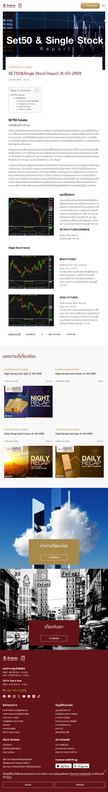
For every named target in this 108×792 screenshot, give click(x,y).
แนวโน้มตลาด (20, 98)
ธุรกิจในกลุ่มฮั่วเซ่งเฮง (12, 749)
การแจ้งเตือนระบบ (63, 725)
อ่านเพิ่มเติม (54, 557)
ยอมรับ (28, 785)
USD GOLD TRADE (11, 718)
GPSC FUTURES (25, 109)
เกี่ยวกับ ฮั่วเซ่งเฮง (11, 740)
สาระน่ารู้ (59, 729)
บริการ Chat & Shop (11, 732)
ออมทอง (6, 725)
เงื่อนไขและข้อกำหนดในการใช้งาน (16, 763)
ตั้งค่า (9, 777)
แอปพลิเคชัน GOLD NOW (13, 721)
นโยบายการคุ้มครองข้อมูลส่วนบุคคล (17, 759)
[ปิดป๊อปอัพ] (105, 771)
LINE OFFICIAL (54, 335)
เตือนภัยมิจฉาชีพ (62, 732)
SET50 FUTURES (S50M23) (28, 101)
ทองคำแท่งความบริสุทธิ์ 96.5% (15, 710)
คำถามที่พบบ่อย (61, 745)
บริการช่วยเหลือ (62, 740)
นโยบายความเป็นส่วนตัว (80, 774)
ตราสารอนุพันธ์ (9, 729)
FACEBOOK (30, 335)
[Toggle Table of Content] (35, 91)
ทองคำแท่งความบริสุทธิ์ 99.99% (16, 714)
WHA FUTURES (24, 107)
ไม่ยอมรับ (80, 785)
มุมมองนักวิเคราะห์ (63, 710)
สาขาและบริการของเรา (65, 749)
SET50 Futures (17, 95)
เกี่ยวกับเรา (7, 745)
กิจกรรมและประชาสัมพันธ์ (66, 721)
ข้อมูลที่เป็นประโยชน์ (64, 705)
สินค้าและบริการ (10, 705)
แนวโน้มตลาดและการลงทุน (66, 714)
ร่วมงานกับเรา (9, 752)
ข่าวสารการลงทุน (62, 718)
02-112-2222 (16, 690)
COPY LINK (71, 335)
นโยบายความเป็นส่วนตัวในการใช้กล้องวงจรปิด (22, 767)
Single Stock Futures (27, 104)
